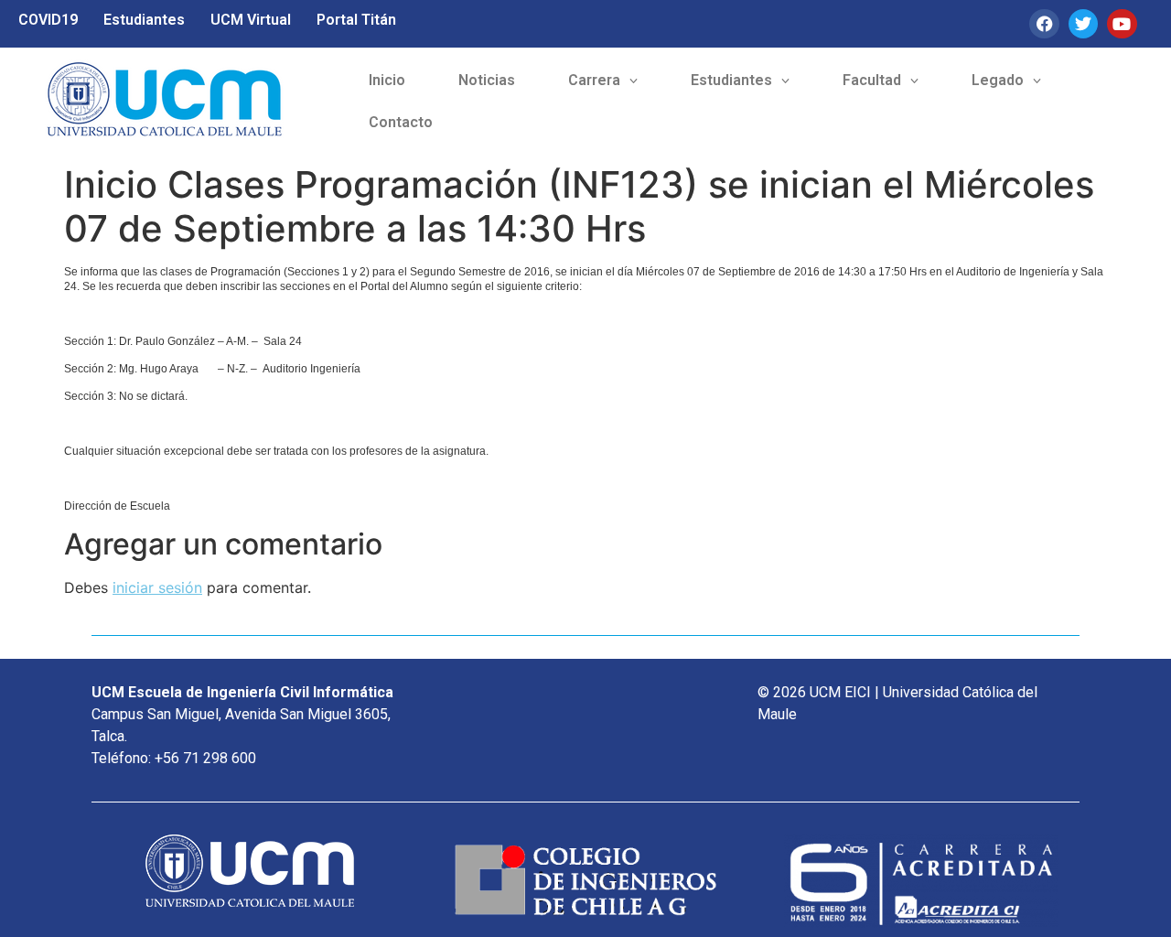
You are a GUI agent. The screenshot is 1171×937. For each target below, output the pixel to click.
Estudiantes (144, 19)
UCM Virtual (250, 19)
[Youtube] (1121, 23)
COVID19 (48, 19)
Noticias (486, 80)
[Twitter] (1083, 23)
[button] (603, 80)
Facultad (872, 80)
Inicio (387, 80)
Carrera (594, 80)
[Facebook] (1043, 23)
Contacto (401, 122)
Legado (998, 80)
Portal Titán (356, 19)
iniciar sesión (157, 587)
